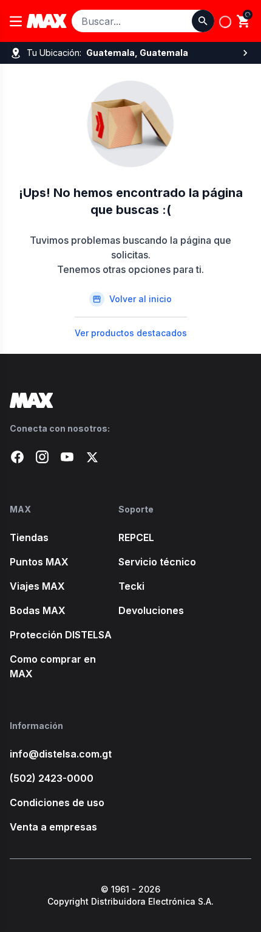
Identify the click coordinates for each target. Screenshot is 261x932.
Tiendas (29, 537)
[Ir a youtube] (67, 456)
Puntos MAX (39, 562)
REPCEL (136, 537)
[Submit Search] (203, 21)
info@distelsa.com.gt (61, 754)
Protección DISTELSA (61, 635)
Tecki (131, 586)
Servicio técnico (157, 562)
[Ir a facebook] (17, 456)
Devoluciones (151, 610)
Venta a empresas (53, 827)
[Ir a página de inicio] (130, 400)
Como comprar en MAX (53, 666)
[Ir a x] (92, 456)
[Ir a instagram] (42, 456)
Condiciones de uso (57, 802)
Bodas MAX (38, 610)
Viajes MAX (37, 586)
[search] (243, 21)
